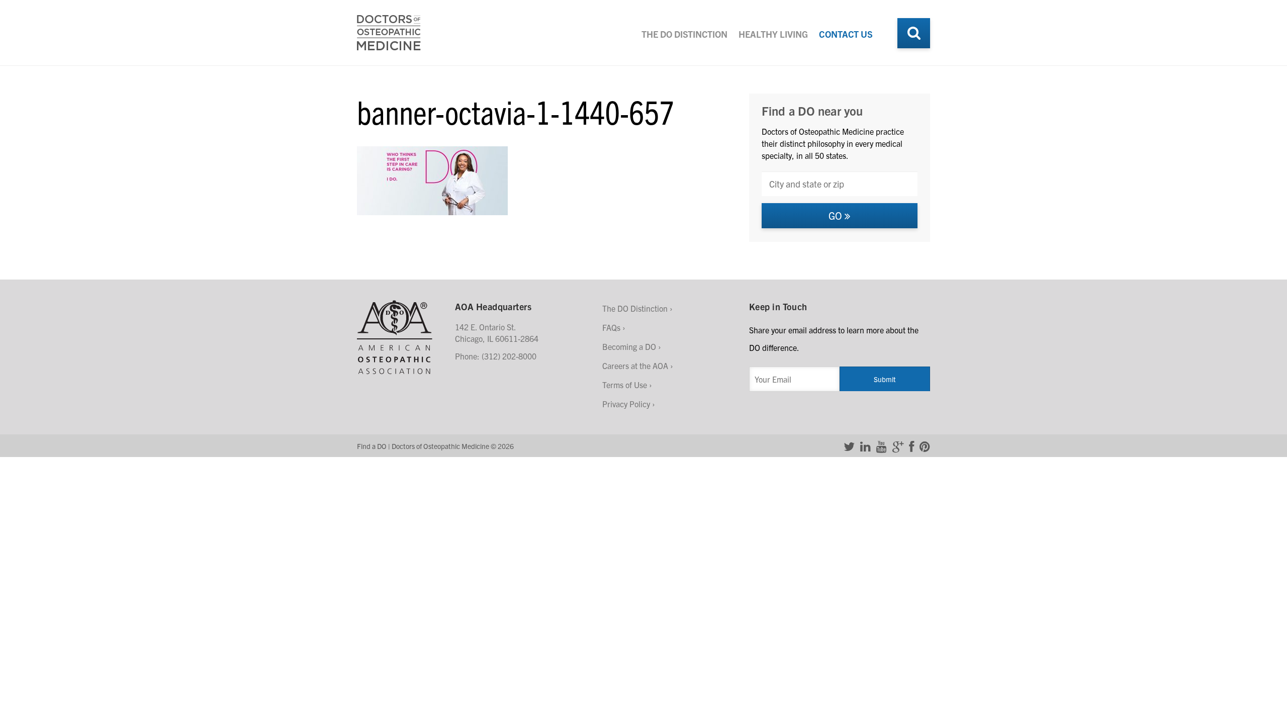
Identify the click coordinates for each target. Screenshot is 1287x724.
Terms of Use (624, 385)
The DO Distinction (684, 34)
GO (837, 215)
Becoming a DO (629, 346)
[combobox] (839, 183)
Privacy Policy (626, 404)
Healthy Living (773, 34)
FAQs (611, 327)
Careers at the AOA (635, 365)
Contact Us (846, 34)
